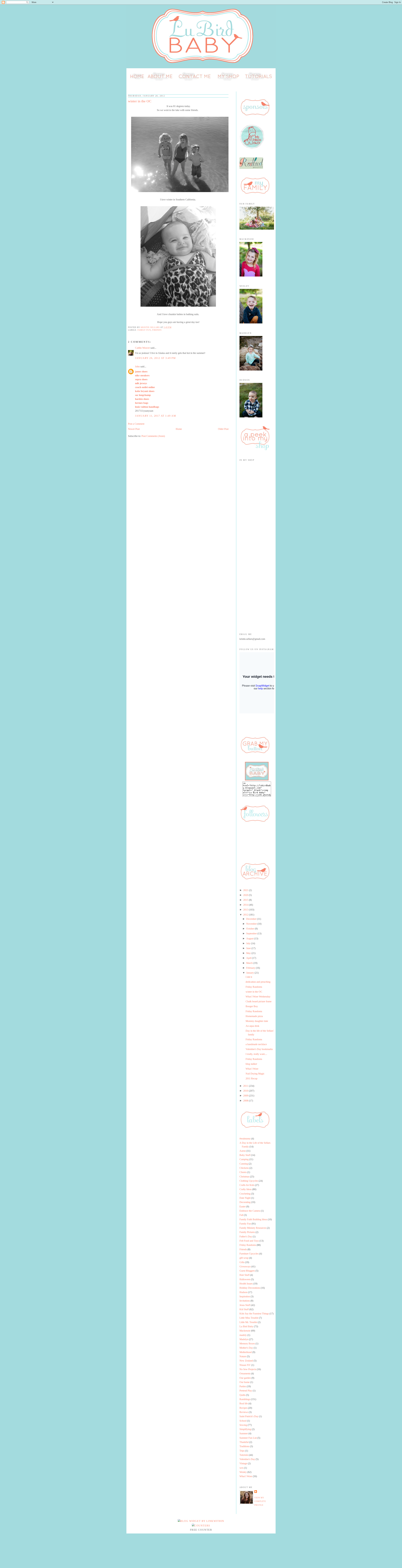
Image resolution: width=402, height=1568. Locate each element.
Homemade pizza (254, 1016)
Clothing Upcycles (248, 1180)
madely (243, 1335)
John (137, 366)
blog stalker (251, 1064)
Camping (244, 1159)
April (249, 958)
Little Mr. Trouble (248, 1322)
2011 (246, 1086)
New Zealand (246, 1360)
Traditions (244, 1446)
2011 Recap (251, 1078)
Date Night (244, 1198)
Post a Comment (136, 423)
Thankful (244, 1442)
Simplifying (245, 1429)
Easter (242, 1206)
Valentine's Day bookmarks (259, 1049)
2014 (246, 904)
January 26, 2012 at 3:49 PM (155, 358)
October (250, 928)
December (251, 919)
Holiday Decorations (249, 1287)
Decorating (244, 1202)
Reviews (243, 1412)
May (248, 953)
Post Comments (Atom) (153, 436)
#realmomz (244, 1138)
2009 (246, 1095)
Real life (243, 1403)
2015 (246, 900)
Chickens (244, 1168)
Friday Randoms (254, 986)
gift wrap (243, 1258)
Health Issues (246, 1283)
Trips (241, 1450)
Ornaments (244, 1373)
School (242, 1420)
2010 (246, 1090)
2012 (246, 914)
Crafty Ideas (245, 1189)
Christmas (244, 1176)
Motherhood (245, 1352)
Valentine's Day (247, 1459)
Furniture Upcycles (248, 1253)
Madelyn (243, 1339)
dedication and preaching (258, 981)
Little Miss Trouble (248, 1317)
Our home (244, 1382)
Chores (243, 1172)
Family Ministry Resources (252, 1228)
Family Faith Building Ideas (253, 1219)
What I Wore (252, 1068)
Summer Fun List (248, 1437)
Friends (157, 330)
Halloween (244, 1279)
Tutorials (243, 1455)
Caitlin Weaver (142, 347)
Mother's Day (246, 1347)
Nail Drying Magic (255, 1073)
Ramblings (244, 1399)
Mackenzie (244, 1330)
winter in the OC (254, 991)
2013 (246, 909)
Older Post (223, 429)
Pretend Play (245, 1390)
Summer (243, 1433)
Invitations (244, 1300)
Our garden (245, 1378)
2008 (246, 1100)
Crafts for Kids (246, 1185)
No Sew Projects (247, 1369)
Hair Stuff (244, 1275)
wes (241, 1467)
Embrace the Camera (249, 1210)
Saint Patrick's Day (248, 1416)
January (250, 972)
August (250, 938)
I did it (249, 977)
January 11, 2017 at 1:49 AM (155, 415)
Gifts (241, 1262)
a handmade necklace (256, 1044)
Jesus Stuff (244, 1305)
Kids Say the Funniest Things (254, 1313)
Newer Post (134, 429)
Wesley (243, 1472)
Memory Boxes (247, 1343)
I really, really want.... (256, 1054)
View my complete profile (260, 1501)
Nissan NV (245, 1365)
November (251, 923)
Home (179, 429)
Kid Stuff (244, 1309)
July (248, 943)
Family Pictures (247, 1232)
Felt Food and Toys (249, 1240)
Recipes (243, 1408)
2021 (246, 890)
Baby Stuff (244, 1155)
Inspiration (244, 1296)
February (251, 968)
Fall (241, 1215)
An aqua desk (252, 1026)
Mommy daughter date (257, 1021)
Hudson (243, 1292)
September (251, 933)
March (249, 963)
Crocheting (244, 1193)
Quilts (242, 1395)
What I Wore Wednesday (258, 996)
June (248, 948)
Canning (243, 1163)
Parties (242, 1386)
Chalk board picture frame (259, 1001)
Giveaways (245, 1266)
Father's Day (245, 1236)
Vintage (243, 1463)
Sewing (243, 1425)
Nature (242, 1356)
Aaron (242, 1150)
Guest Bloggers (247, 1270)
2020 (246, 895)
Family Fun (144, 330)
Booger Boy (252, 1006)
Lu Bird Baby (246, 1326)
